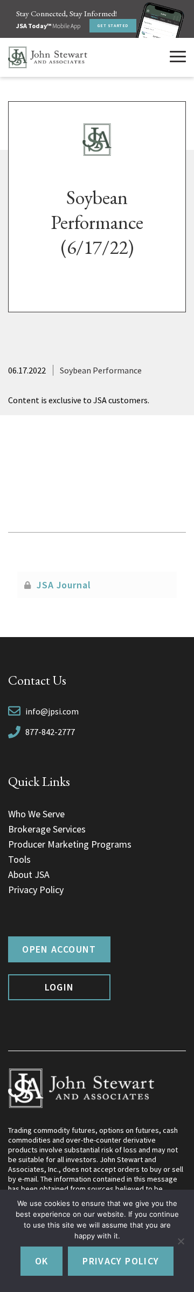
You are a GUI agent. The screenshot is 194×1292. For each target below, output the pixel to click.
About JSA (29, 874)
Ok (41, 1261)
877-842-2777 (50, 731)
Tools (19, 859)
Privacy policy (120, 1261)
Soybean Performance (101, 370)
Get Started (113, 25)
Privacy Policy (36, 889)
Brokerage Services (47, 829)
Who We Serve (36, 814)
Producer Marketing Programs (69, 844)
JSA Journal (64, 585)
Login (59, 987)
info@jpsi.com (52, 711)
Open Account (59, 949)
